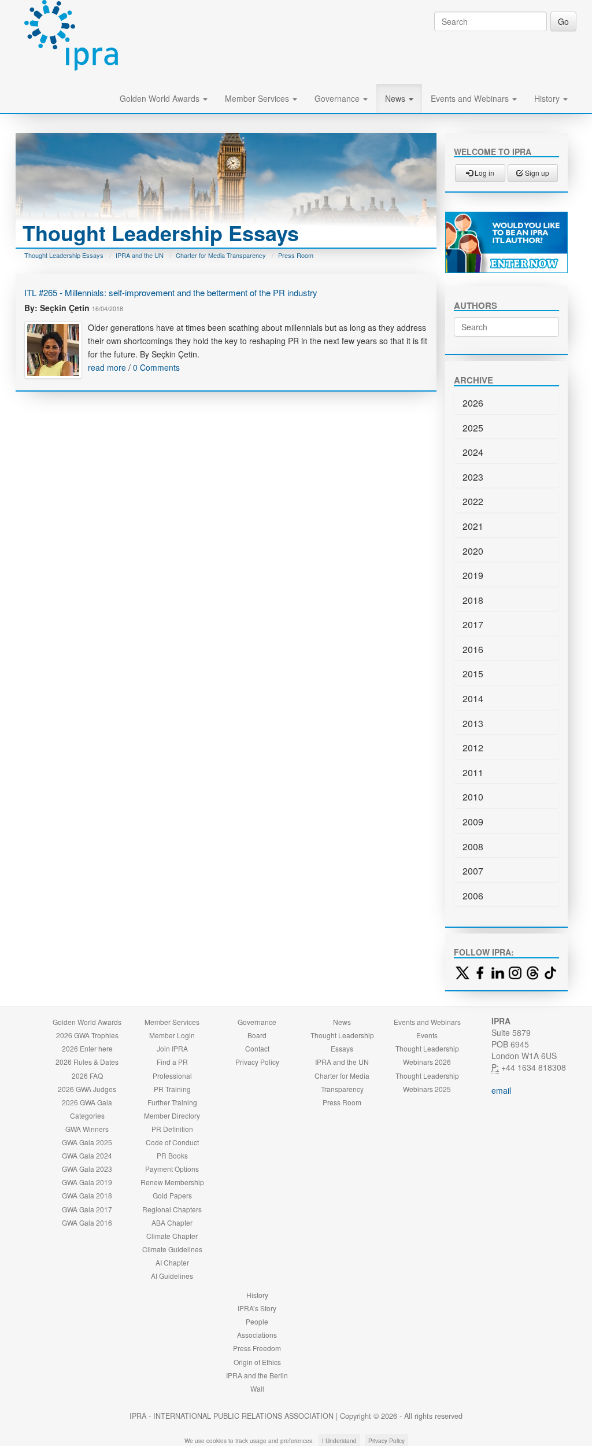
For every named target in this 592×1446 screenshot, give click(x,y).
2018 (472, 600)
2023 (472, 477)
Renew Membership (172, 1182)
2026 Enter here (87, 1048)
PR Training (172, 1089)
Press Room (295, 255)
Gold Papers (172, 1195)
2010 (472, 796)
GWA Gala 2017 (87, 1209)
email (501, 1090)
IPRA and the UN (140, 255)
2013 (472, 723)
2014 (472, 698)
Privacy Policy (257, 1062)
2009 (472, 821)
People (257, 1321)
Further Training (172, 1102)
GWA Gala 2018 (87, 1195)
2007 (472, 870)
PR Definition (172, 1129)
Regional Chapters (172, 1209)
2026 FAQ (87, 1075)
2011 (472, 772)
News (396, 98)
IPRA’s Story (257, 1308)
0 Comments (156, 367)
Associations (257, 1335)
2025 (472, 427)
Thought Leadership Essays (63, 255)
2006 (472, 895)
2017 (472, 624)
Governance (338, 98)
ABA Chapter (172, 1222)
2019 (472, 575)
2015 (472, 673)
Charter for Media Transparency (221, 255)
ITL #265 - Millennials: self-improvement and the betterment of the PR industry (170, 292)
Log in (483, 173)
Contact (257, 1048)
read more (107, 367)
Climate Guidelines (172, 1249)
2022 (472, 501)
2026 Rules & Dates (87, 1062)
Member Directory (172, 1115)
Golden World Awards (161, 98)
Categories (87, 1115)
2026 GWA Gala (87, 1102)
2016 (472, 649)
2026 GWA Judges (87, 1089)
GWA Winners (87, 1129)
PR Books (172, 1155)
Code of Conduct (172, 1142)
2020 (472, 551)
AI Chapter (172, 1262)
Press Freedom (257, 1348)
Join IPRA (172, 1048)
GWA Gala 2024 (87, 1155)
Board (257, 1035)
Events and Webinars (471, 98)
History (548, 98)
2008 (472, 846)
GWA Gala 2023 (87, 1169)
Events (427, 1035)
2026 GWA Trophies (87, 1035)
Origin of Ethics (257, 1362)
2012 (472, 747)
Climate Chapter (172, 1236)
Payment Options (172, 1169)
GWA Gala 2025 (87, 1142)
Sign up (536, 173)
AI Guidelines (172, 1276)
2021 (472, 526)
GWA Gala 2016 (87, 1222)
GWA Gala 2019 (87, 1182)
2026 (472, 403)
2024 (472, 452)
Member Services (258, 98)
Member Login (172, 1035)
